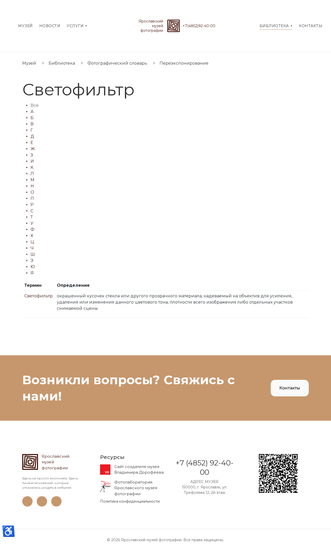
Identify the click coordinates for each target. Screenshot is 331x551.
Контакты (289, 388)
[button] (77, 25)
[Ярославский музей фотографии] (173, 26)
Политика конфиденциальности (130, 501)
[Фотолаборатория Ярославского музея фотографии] (105, 486)
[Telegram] (56, 505)
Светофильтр (38, 295)
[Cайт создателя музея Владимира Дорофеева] (105, 469)
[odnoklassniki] (42, 505)
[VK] (27, 505)
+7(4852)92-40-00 (199, 26)
